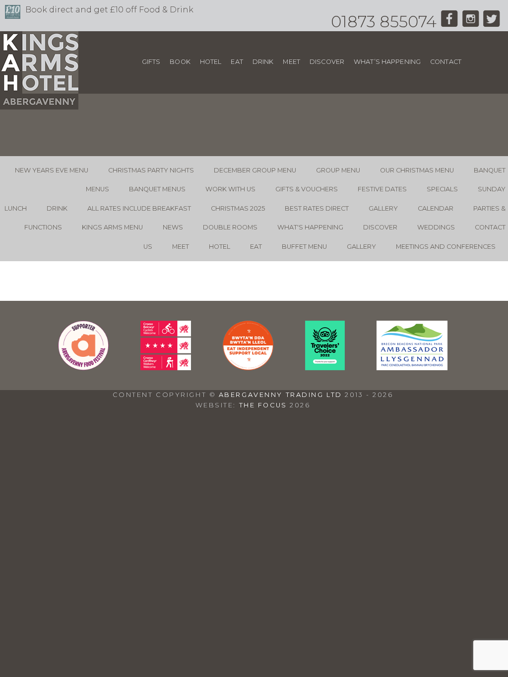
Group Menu (338, 170)
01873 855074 (384, 21)
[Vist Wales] (165, 367)
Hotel (211, 61)
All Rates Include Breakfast (139, 208)
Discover (327, 61)
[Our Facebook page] (449, 21)
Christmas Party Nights (151, 170)
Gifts (151, 61)
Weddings (436, 227)
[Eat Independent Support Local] (248, 367)
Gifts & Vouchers (306, 189)
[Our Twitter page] (492, 21)
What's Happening (310, 227)
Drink (263, 61)
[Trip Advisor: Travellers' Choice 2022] (325, 367)
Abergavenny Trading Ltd (280, 394)
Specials (442, 189)
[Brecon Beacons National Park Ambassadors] (412, 367)
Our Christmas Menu (417, 170)
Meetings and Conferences (446, 246)
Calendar (435, 208)
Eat (237, 61)
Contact (445, 61)
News (173, 227)
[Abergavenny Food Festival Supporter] (83, 367)
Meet (291, 61)
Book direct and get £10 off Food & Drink (109, 9)
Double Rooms (230, 227)
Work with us (230, 189)
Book (180, 61)
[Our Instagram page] (470, 21)
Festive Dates (382, 189)
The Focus (263, 405)
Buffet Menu (304, 246)
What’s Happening (387, 61)
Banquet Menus (157, 189)
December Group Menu (255, 170)
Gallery (383, 208)
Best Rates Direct (317, 208)
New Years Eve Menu (51, 170)
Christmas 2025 (238, 208)
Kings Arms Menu (112, 227)
